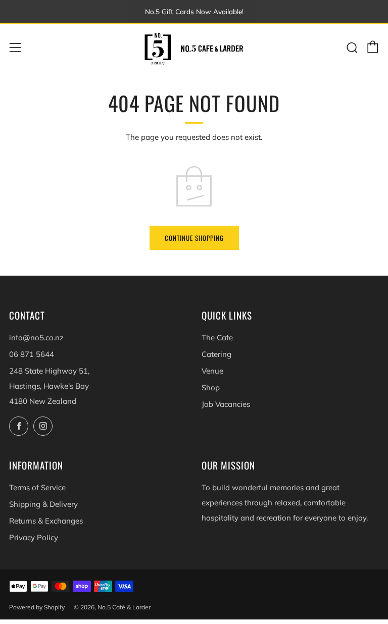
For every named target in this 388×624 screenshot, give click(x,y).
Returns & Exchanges (46, 521)
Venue (212, 371)
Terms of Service (37, 487)
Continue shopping (194, 238)
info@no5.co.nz (36, 337)
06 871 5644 (31, 354)
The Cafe (217, 337)
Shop (211, 387)
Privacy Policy (33, 537)
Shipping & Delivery (43, 504)
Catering (216, 354)
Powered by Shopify (37, 607)
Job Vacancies (226, 404)
